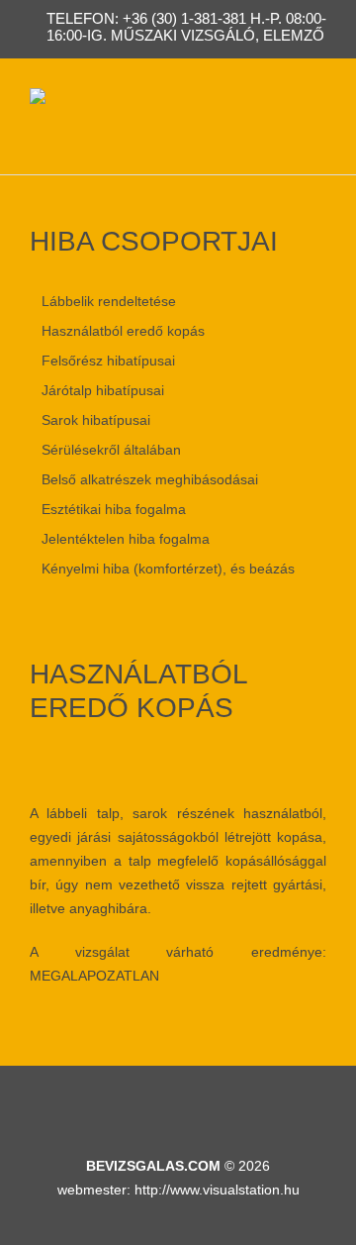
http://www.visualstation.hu (217, 1189)
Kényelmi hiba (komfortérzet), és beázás (168, 568)
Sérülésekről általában (111, 450)
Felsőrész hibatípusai (108, 360)
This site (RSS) (161, 1106)
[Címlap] (37, 100)
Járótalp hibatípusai (103, 390)
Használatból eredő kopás (123, 331)
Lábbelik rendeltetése (109, 301)
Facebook (118, 1106)
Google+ (246, 1106)
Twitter (204, 1106)
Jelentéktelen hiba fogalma (126, 539)
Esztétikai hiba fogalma (114, 509)
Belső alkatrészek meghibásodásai (150, 479)
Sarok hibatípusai (96, 420)
